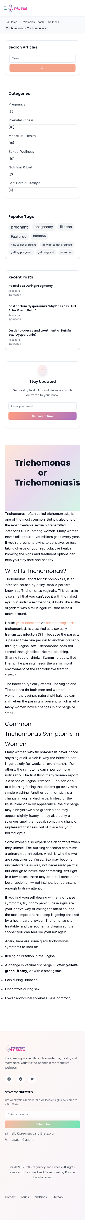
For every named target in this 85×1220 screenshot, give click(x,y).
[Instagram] (21, 1079)
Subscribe (42, 1124)
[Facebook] (9, 1079)
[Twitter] (32, 1079)
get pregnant (46, 252)
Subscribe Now (42, 416)
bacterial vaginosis (60, 623)
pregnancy (43, 227)
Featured (19, 236)
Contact (10, 1197)
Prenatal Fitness (21, 120)
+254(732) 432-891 (23, 1140)
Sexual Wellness (21, 151)
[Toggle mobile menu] (6, 8)
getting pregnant (21, 252)
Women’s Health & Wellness (41, 22)
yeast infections (28, 623)
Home (13, 22)
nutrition (39, 236)
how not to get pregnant (57, 244)
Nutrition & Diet (20, 167)
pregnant (19, 227)
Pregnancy (17, 104)
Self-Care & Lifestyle (24, 183)
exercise (66, 252)
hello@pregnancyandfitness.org (32, 1133)
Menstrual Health (22, 136)
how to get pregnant (23, 244)
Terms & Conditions (33, 1197)
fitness (66, 227)
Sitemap (57, 1197)
